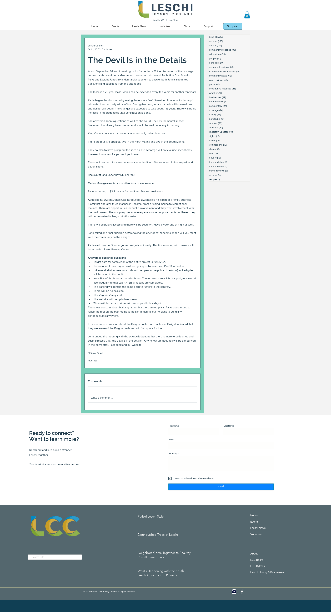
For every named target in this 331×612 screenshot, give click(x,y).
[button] (247, 14)
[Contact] (234, 591)
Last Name (229, 426)
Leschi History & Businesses (267, 572)
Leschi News (257, 527)
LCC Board (256, 559)
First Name (173, 426)
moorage (92, 360)
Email (171, 439)
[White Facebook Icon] (242, 591)
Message (174, 453)
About (254, 553)
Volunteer (256, 534)
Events (254, 521)
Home (254, 515)
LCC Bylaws (257, 566)
